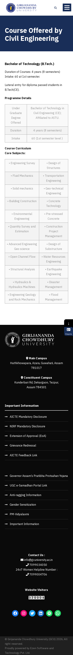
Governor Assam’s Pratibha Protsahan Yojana (39, 476)
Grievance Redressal (23, 445)
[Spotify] (49, 613)
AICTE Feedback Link (23, 455)
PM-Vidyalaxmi (19, 514)
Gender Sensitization (23, 504)
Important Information (24, 524)
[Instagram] (24, 613)
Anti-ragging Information (25, 495)
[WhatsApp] (58, 613)
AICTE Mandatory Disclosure (28, 416)
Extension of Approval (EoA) (28, 436)
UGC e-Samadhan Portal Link (28, 485)
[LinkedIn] (41, 613)
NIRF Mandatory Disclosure (27, 426)
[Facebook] (15, 613)
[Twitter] (32, 613)
